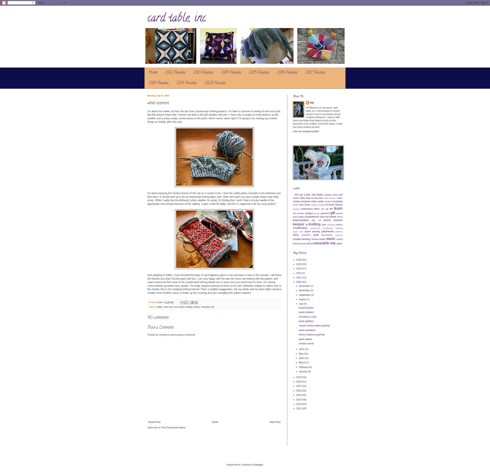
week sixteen (305, 339)
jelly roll (316, 220)
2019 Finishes (186, 83)
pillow (296, 235)
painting (339, 228)
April (301, 358)
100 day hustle (302, 194)
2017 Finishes (315, 73)
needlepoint (328, 228)
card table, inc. (177, 19)
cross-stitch (298, 205)
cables (159, 307)
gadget (309, 213)
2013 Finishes (203, 73)
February (304, 367)
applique (328, 195)
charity (296, 201)
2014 (299, 399)
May (301, 353)
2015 (299, 395)
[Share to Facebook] (193, 302)
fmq (294, 213)
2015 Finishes (259, 73)
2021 (299, 277)
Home (152, 73)
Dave (307, 204)
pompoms (306, 235)
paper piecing (312, 231)
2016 (299, 390)
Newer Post (154, 422)
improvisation (301, 220)
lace (324, 224)
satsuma (339, 235)
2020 (299, 282)
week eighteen (306, 321)
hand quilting (299, 217)
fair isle (324, 209)
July (301, 303)
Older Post (275, 422)
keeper (181, 307)
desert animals (317, 205)
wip (212, 307)
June (302, 349)
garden (317, 213)
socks (323, 239)
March (302, 362)
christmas (305, 201)
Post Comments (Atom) (173, 427)
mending (331, 225)
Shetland (315, 239)
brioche (332, 198)
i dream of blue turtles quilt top (314, 325)
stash (330, 239)
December (304, 286)
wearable (205, 307)
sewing (306, 238)
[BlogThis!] (185, 302)
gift (332, 213)
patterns (339, 232)
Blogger (259, 464)
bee (321, 198)
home (332, 216)
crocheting (337, 201)
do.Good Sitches (334, 204)
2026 (299, 259)
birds (326, 198)
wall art (310, 243)
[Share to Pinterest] (196, 302)
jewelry (327, 220)
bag (308, 198)
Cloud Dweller (306, 308)
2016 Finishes (287, 73)
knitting (189, 307)
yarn (339, 243)
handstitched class (315, 216)
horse (340, 217)
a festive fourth (306, 343)
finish (338, 208)
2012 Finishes (175, 73)
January (303, 371)
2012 (299, 408)
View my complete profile (306, 131)
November (304, 290)
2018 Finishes (158, 83)
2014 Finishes (231, 73)
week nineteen (306, 312)
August (303, 299)
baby (302, 198)
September (305, 295)
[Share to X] (189, 302)
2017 (299, 386)
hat (175, 307)
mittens (197, 307)
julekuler (338, 220)
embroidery (307, 209)
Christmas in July (307, 316)
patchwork (327, 231)
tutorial (302, 243)
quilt (316, 234)
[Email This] (182, 302)
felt (331, 209)
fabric (317, 209)
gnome (339, 213)
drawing (296, 209)
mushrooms (315, 228)
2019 (299, 377)
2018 (299, 381)
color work (168, 307)
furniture (301, 213)
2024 (299, 268)
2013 (299, 404)
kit (307, 224)
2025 (299, 264)
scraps (297, 238)
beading (314, 198)
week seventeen (307, 330)
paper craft (298, 232)
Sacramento (326, 235)
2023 (299, 273)
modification (300, 227)
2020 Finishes (215, 83)
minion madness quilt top (312, 334)
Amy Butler (317, 194)
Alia (312, 102)
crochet (327, 201)
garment (325, 213)
